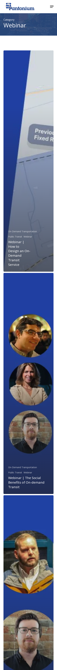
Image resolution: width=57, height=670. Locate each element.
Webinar (28, 236)
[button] (52, 6)
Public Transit (15, 236)
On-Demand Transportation (22, 231)
